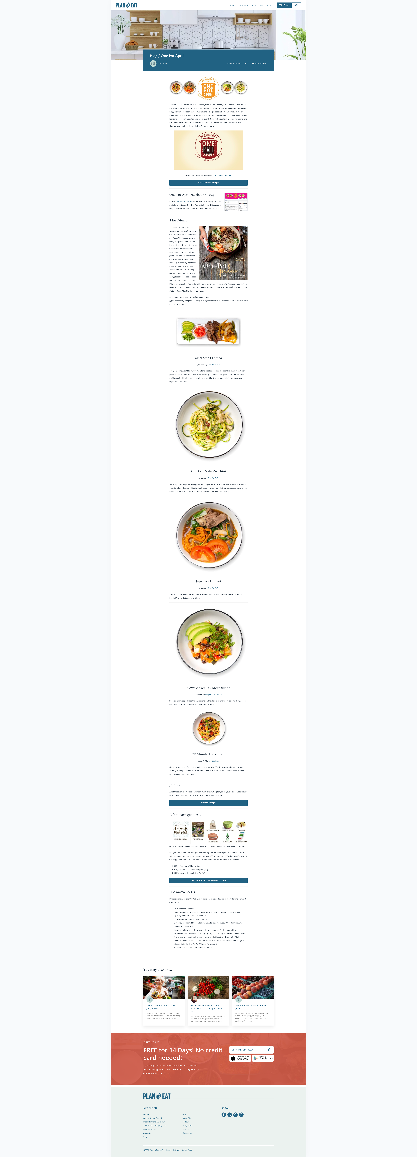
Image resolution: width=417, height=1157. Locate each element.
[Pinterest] (235, 1114)
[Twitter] (229, 1114)
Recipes (263, 63)
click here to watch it (222, 175)
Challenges (255, 63)
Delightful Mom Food (213, 694)
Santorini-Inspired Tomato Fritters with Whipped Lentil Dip (207, 1008)
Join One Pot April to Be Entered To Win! (208, 880)
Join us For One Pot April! (208, 182)
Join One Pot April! (208, 802)
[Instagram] (241, 1114)
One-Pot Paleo (214, 364)
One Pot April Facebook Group (192, 195)
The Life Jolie (213, 761)
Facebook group (184, 201)
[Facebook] (224, 1114)
